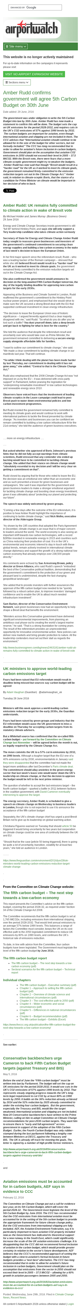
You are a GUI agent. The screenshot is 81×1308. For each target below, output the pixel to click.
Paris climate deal (63, 766)
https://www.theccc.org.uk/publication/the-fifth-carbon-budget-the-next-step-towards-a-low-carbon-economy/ (39, 1026)
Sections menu (17, 82)
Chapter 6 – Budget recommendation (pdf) (43, 1016)
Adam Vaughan (15, 692)
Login (71, 1304)
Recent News (18, 1297)
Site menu (16, 46)
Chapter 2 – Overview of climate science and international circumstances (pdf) (45, 996)
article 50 (67, 826)
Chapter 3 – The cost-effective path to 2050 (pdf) (47, 1000)
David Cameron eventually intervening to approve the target (36, 793)
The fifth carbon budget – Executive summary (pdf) (48, 985)
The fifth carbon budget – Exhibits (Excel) (43, 1019)
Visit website (34, 74)
